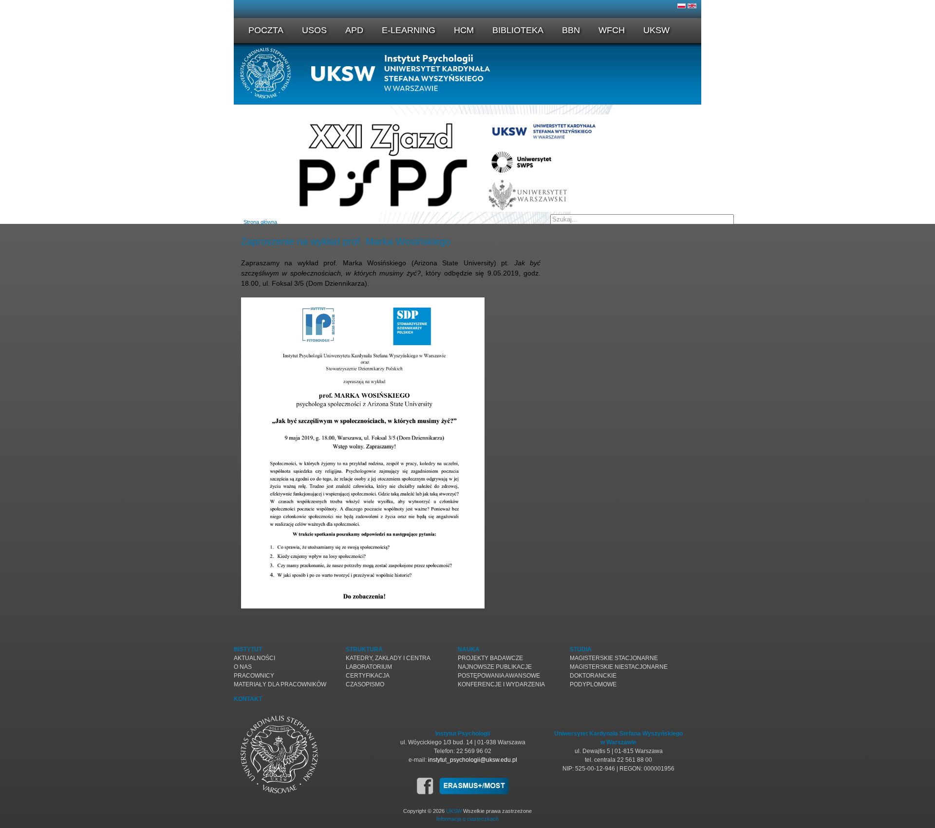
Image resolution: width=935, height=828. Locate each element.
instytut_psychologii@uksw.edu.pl (472, 759)
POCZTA (265, 30)
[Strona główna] (467, 96)
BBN (571, 30)
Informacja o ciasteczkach (467, 819)
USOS (314, 30)
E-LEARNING (408, 30)
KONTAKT (248, 699)
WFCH (611, 30)
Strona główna (260, 222)
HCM (464, 30)
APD (354, 30)
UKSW (656, 30)
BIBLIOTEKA (517, 30)
